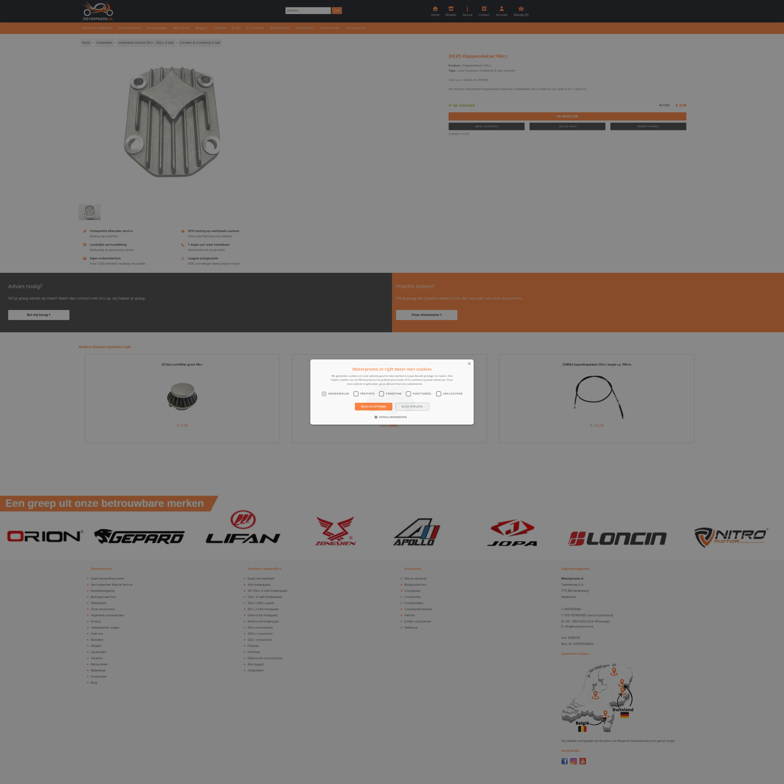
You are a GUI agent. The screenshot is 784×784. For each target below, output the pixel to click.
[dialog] (392, 392)
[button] (392, 417)
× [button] (469, 363)
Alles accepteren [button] (373, 406)
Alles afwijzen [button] (412, 406)
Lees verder (430, 384)
